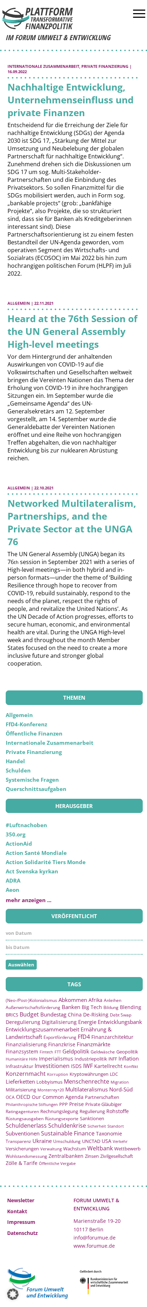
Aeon (12, 889)
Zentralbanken (66, 1156)
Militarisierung (21, 1090)
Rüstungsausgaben (25, 1118)
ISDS (76, 1066)
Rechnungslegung (59, 1111)
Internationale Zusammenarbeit (43, 66)
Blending (130, 1007)
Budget (29, 1014)
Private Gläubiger (103, 1104)
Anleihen (112, 1000)
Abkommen (73, 999)
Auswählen (21, 964)
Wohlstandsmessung (26, 1156)
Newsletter (20, 1200)
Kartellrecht (108, 1066)
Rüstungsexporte (61, 1119)
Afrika (95, 1000)
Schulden (18, 770)
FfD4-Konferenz (26, 724)
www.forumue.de (94, 1245)
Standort (115, 1126)
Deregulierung (23, 1022)
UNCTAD (91, 1141)
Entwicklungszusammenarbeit (42, 1029)
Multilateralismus (86, 1089)
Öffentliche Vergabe (57, 1163)
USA (106, 1141)
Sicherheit (96, 1126)
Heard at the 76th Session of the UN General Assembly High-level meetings (72, 331)
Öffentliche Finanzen (34, 733)
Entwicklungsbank (120, 1022)
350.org (15, 834)
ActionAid (19, 843)
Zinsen (92, 1156)
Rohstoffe (117, 1111)
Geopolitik (127, 1051)
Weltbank (100, 1148)
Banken (71, 1006)
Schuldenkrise (67, 1125)
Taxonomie (109, 1133)
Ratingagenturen (22, 1111)
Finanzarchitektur (112, 1037)
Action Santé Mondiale (36, 852)
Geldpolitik (75, 1051)
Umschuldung (67, 1141)
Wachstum (74, 1148)
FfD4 (84, 1037)
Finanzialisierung (26, 1044)
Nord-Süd (121, 1089)
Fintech (46, 1051)
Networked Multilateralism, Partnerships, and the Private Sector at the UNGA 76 (71, 522)
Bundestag (53, 1014)
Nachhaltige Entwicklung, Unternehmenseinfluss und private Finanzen (70, 100)
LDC (114, 1074)
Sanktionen (92, 1118)
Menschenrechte (86, 1081)
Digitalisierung (59, 1022)
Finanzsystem (22, 1051)
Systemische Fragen (32, 779)
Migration (120, 1082)
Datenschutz (22, 1233)
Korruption (57, 1074)
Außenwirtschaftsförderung (33, 1007)
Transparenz (18, 1141)
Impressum (21, 1222)
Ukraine (42, 1140)
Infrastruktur (19, 1066)
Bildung (110, 1007)
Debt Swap (120, 1015)
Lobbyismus (49, 1082)
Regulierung (92, 1111)
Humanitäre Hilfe (21, 1059)
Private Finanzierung (104, 66)
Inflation (128, 1058)
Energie (87, 1021)
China (75, 1014)
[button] (13, 1294)
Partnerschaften (102, 1097)
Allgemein (18, 303)
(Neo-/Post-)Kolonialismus (31, 1000)
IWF (88, 1066)
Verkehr (120, 1141)
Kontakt (17, 1211)
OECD (23, 1096)
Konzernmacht (26, 1074)
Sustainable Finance (68, 1133)
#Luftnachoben (26, 825)
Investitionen (52, 1066)
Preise (76, 1104)
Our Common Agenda (57, 1097)
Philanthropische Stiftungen (32, 1104)
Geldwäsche (103, 1052)
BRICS (12, 1015)
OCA (10, 1097)
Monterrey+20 (50, 1089)
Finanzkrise (61, 1044)
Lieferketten (20, 1081)
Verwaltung (51, 1148)
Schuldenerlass (26, 1125)
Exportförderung (60, 1037)
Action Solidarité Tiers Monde (46, 862)
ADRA (13, 880)
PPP (63, 1104)
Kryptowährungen (89, 1074)
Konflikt (131, 1066)
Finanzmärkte (93, 1044)
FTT (58, 1051)
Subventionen (23, 1133)
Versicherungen (22, 1148)
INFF (112, 1059)
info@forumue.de (95, 1237)
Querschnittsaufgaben (36, 788)
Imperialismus (56, 1058)
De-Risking (95, 1014)
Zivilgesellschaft (116, 1156)
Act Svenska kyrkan (32, 871)
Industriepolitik (91, 1059)
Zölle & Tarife (21, 1163)
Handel (15, 761)
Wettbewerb (127, 1148)
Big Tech (92, 1007)
